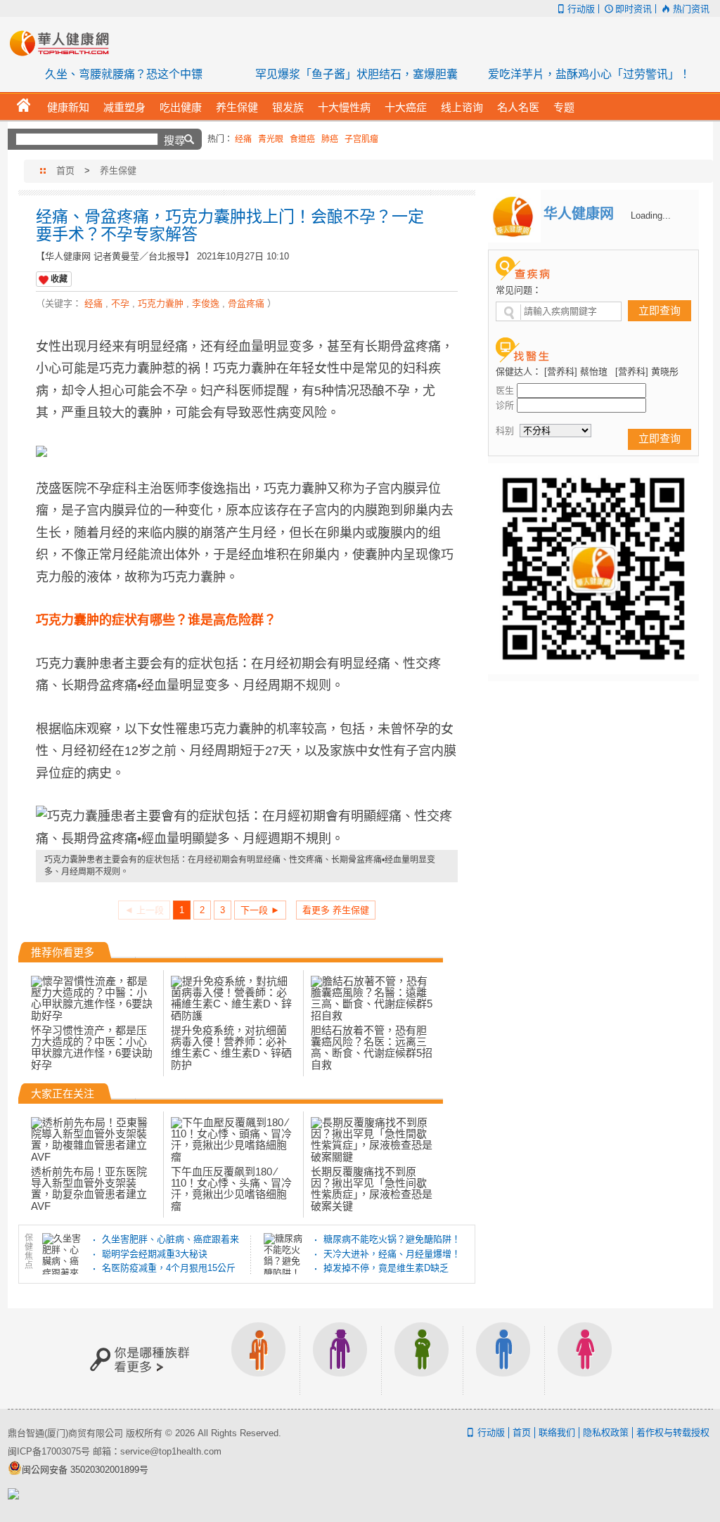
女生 (585, 1358)
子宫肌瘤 (361, 139)
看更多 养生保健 (335, 910)
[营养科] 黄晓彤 (647, 371)
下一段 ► (260, 910)
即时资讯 (633, 9)
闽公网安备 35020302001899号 (85, 1469)
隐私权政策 (606, 1432)
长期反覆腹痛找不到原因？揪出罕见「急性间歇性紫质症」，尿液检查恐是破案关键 (371, 1189)
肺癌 (329, 139)
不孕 (120, 303)
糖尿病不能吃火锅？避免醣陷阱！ (392, 1239)
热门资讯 (691, 9)
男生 (503, 1358)
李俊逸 (205, 303)
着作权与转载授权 (672, 1432)
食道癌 (302, 139)
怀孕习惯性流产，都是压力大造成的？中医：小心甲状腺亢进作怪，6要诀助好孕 (92, 1047)
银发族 (340, 1358)
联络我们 (557, 1432)
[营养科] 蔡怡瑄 (576, 371)
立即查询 (659, 310)
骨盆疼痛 (246, 303)
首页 (65, 170)
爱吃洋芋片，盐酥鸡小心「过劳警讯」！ (589, 74)
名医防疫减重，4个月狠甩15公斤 (169, 1268)
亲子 (421, 1358)
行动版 (581, 9)
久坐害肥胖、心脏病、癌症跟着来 (170, 1239)
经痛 (243, 139)
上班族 (258, 1358)
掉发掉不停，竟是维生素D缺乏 (386, 1268)
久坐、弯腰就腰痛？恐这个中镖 (123, 74)
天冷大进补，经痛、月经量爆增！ (392, 1254)
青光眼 (270, 139)
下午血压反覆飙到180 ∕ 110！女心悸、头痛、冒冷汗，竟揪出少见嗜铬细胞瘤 (231, 1189)
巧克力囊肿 (161, 303)
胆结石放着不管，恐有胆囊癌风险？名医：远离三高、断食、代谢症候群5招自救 (371, 1047)
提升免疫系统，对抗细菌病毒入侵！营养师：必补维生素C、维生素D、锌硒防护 (231, 1047)
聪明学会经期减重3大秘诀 (154, 1254)
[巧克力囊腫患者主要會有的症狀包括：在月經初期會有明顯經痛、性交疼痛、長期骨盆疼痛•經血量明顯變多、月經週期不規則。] (247, 828)
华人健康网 (64, 43)
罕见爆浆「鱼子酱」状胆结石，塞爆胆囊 (356, 74)
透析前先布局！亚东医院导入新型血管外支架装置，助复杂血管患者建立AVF (89, 1189)
